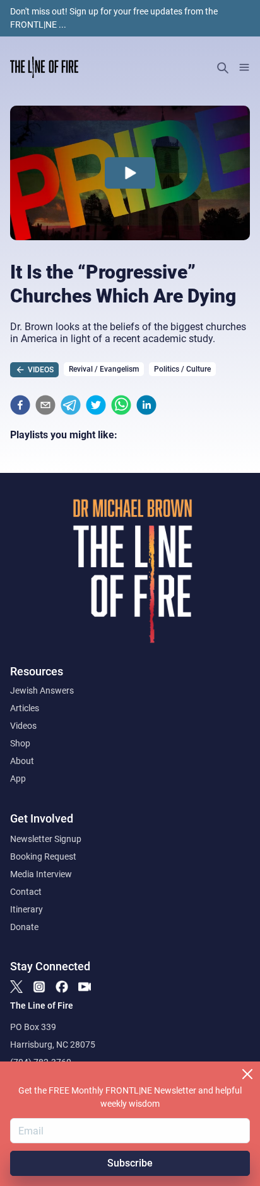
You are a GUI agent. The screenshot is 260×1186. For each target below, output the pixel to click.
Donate (24, 927)
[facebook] (20, 405)
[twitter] (96, 405)
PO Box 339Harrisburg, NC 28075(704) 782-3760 (52, 1044)
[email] (45, 405)
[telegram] (71, 405)
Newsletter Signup (45, 839)
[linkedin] (146, 405)
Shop (20, 743)
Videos (23, 726)
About (22, 761)
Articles (24, 708)
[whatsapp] (121, 405)
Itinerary (26, 909)
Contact (26, 892)
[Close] (247, 1074)
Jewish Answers (42, 690)
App (18, 778)
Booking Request (43, 856)
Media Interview (41, 874)
